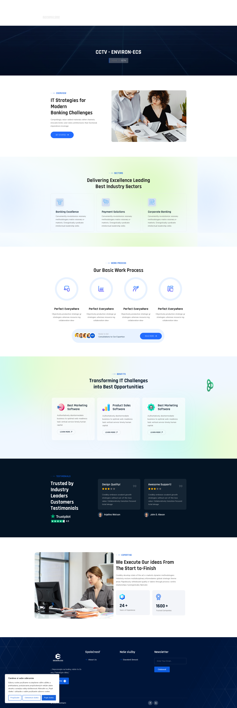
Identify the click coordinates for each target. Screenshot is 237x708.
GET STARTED (61, 135)
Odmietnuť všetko (32, 698)
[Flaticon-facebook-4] (150, 703)
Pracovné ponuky (178, 12)
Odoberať (162, 669)
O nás (162, 12)
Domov (153, 12)
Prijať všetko (49, 698)
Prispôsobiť (14, 698)
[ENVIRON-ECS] (51, 12)
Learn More (65, 432)
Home (114, 60)
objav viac (58, 681)
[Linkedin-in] (156, 703)
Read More (149, 336)
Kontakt (194, 12)
